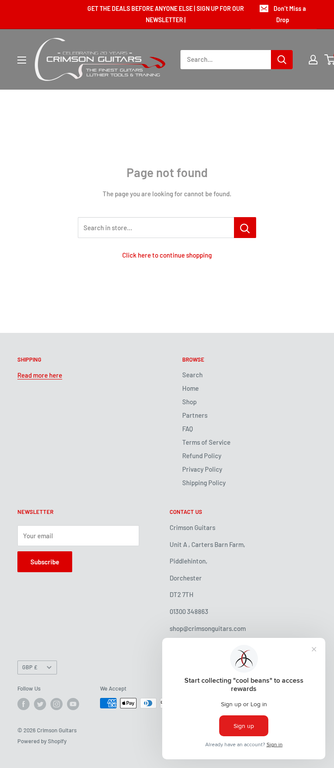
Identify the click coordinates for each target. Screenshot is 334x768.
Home (190, 388)
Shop (189, 402)
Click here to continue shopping (167, 255)
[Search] (282, 59)
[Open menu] (21, 60)
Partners (194, 415)
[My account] (313, 59)
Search (192, 375)
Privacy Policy (202, 469)
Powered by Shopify (42, 741)
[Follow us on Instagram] (56, 704)
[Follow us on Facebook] (23, 704)
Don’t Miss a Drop (290, 14)
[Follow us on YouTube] (73, 704)
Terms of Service (206, 442)
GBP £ (29, 667)
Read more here (39, 375)
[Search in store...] (245, 227)
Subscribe (44, 562)
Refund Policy (201, 455)
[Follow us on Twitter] (40, 704)
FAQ (187, 429)
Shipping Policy (204, 482)
